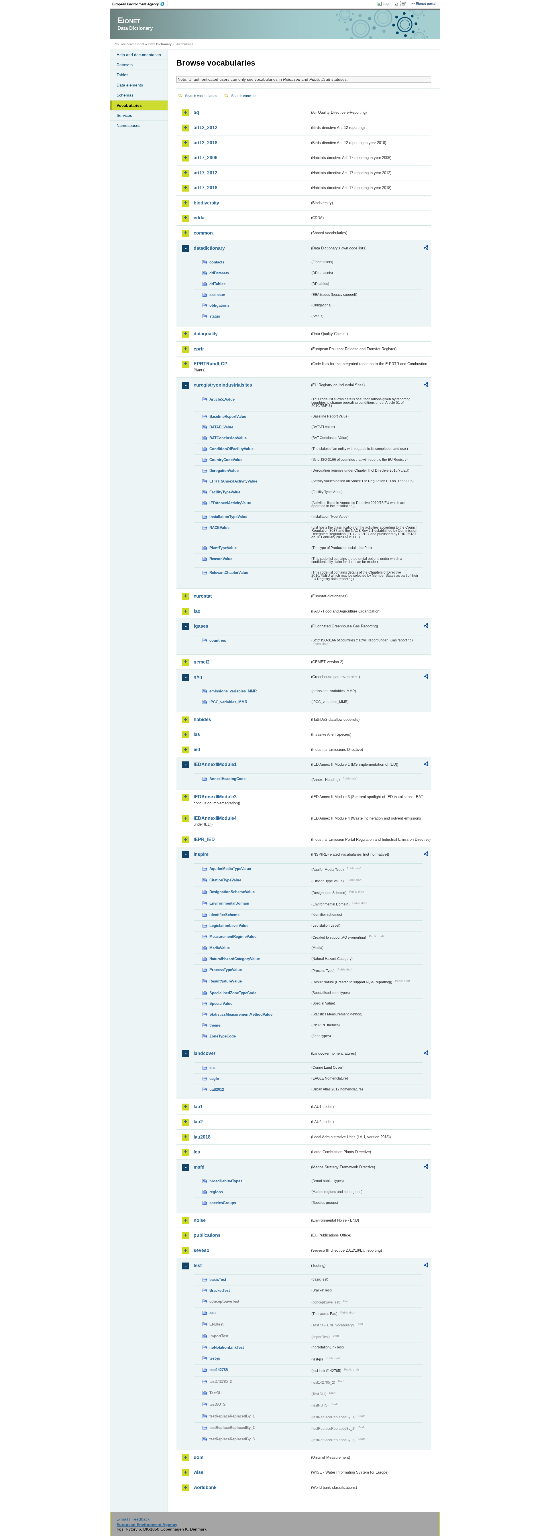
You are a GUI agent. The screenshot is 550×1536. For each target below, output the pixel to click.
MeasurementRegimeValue (232, 936)
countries (217, 640)
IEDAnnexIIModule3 (215, 796)
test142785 (218, 1370)
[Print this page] (397, 4)
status (214, 316)
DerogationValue (224, 470)
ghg (198, 676)
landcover (204, 1053)
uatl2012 (216, 1089)
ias (197, 734)
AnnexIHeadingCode (227, 779)
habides (202, 719)
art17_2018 (205, 187)
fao (197, 611)
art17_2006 (205, 157)
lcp (197, 1151)
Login (387, 3)
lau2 (198, 1121)
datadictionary (209, 248)
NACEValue (219, 527)
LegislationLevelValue (228, 925)
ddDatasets (219, 273)
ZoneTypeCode (222, 1036)
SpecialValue (220, 1003)
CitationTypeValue (225, 880)
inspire (201, 854)
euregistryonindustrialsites (223, 385)
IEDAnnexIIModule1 (215, 764)
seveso (201, 1250)
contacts (216, 262)
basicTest (217, 1279)
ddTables (217, 284)
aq (196, 112)
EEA (140, 4)
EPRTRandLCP (210, 363)
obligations (219, 305)
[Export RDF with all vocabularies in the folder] (426, 248)
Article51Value (222, 399)
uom (198, 1457)
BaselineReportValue (227, 416)
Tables (122, 74)
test (198, 1265)
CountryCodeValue (225, 460)
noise (200, 1220)
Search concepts (244, 96)
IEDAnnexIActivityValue (230, 503)
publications (207, 1235)
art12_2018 (205, 142)
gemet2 (202, 661)
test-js (214, 1358)
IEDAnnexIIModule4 (215, 818)
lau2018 (202, 1137)
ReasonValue (220, 559)
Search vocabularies (201, 96)
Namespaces (128, 125)
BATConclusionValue (228, 438)
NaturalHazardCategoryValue (234, 959)
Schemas (125, 95)
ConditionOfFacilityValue (231, 449)
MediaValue (219, 948)
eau (212, 1313)
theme (214, 1025)
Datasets (125, 64)
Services (124, 115)
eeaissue (217, 295)
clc (212, 1068)
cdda (199, 217)
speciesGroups (222, 1203)
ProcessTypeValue (225, 970)
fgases (201, 626)
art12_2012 (205, 127)
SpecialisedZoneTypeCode (232, 993)
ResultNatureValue (225, 981)
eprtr (199, 348)
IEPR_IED (204, 839)
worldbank (205, 1487)
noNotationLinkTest (226, 1347)
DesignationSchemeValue (232, 892)
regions (216, 1192)
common (203, 233)
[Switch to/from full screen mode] (405, 4)
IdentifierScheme (224, 915)
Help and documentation (139, 54)
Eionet (139, 44)
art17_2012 (205, 172)
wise (198, 1472)
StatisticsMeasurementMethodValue (240, 1014)
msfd (199, 1167)
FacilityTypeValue (224, 492)
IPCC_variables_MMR (228, 702)
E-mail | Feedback (133, 1519)
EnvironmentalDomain (229, 903)
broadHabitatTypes (225, 1181)
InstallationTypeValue (228, 517)
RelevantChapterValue (228, 572)
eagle (214, 1078)
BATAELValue (221, 427)
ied (197, 749)
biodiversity (206, 202)
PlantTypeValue (223, 548)
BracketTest (219, 1290)
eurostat (203, 596)
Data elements (130, 85)
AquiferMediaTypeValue (230, 869)
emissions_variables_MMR (233, 691)
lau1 (198, 1106)
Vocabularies (129, 105)
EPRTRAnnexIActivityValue (233, 481)
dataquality (206, 333)
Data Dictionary (160, 44)
